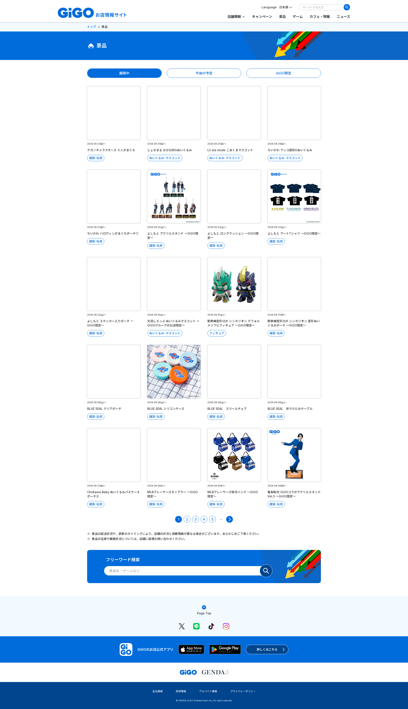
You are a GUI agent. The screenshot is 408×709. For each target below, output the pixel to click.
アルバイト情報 (208, 691)
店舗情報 (234, 16)
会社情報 (157, 691)
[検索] (346, 7)
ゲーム (298, 16)
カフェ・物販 (320, 16)
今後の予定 (204, 73)
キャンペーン (262, 16)
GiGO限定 (283, 73)
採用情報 (181, 691)
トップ (91, 26)
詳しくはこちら (267, 649)
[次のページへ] (229, 519)
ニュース (343, 16)
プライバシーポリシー (243, 691)
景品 (282, 16)
